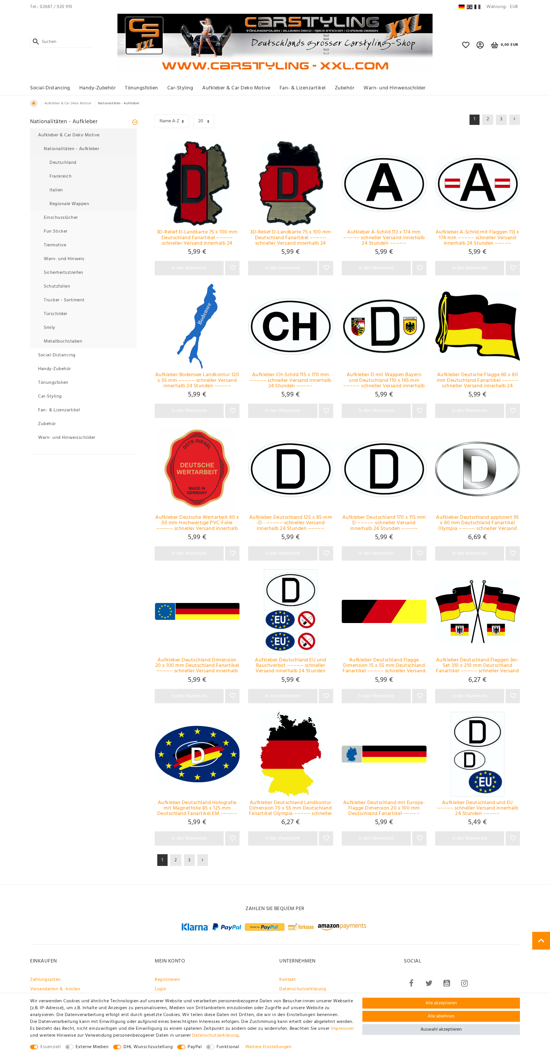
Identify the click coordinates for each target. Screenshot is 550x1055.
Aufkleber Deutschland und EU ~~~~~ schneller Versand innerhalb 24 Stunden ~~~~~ (477, 808)
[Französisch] (477, 7)
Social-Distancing (50, 88)
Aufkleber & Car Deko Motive (236, 88)
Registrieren (167, 979)
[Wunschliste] (466, 47)
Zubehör (345, 88)
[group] (197, 183)
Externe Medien (92, 1047)
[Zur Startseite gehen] (34, 103)
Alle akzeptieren (441, 1003)
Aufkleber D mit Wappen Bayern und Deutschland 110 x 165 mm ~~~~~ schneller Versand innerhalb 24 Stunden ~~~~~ (384, 380)
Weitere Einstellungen (268, 1047)
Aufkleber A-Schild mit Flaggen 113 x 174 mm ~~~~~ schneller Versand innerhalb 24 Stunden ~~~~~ (477, 237)
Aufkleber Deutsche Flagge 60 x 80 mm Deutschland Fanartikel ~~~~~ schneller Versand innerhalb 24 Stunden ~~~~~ (477, 380)
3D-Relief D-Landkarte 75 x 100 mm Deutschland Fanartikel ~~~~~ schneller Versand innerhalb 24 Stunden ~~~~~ (197, 237)
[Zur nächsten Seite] (202, 860)
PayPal (195, 1047)
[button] (480, 47)
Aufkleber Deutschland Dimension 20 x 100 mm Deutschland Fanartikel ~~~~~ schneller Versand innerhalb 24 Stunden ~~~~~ (197, 665)
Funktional (228, 1047)
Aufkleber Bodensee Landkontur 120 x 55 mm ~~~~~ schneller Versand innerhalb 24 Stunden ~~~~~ (197, 380)
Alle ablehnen (441, 1016)
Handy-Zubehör (97, 88)
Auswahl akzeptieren (441, 1029)
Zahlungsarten (45, 979)
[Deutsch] (462, 7)
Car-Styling (180, 88)
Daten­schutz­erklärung (215, 1035)
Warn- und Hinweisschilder (395, 88)
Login (161, 989)
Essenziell (50, 1047)
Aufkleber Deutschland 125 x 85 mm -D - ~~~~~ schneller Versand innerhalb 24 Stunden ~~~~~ (290, 523)
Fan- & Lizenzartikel (303, 88)
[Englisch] (470, 7)
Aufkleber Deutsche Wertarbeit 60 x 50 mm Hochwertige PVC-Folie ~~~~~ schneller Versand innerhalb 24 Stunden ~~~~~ (197, 523)
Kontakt (287, 979)
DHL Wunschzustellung (148, 1047)
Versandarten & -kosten (55, 989)
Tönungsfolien (141, 88)
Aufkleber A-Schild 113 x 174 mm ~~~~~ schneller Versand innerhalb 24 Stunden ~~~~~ (384, 237)
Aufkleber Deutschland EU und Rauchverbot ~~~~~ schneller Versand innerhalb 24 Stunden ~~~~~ (290, 665)
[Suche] (36, 41)
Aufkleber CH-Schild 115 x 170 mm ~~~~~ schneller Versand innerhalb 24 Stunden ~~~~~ (290, 380)
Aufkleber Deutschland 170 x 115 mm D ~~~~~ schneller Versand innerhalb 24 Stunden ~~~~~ (384, 523)
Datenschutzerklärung (302, 989)
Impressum (342, 1028)
